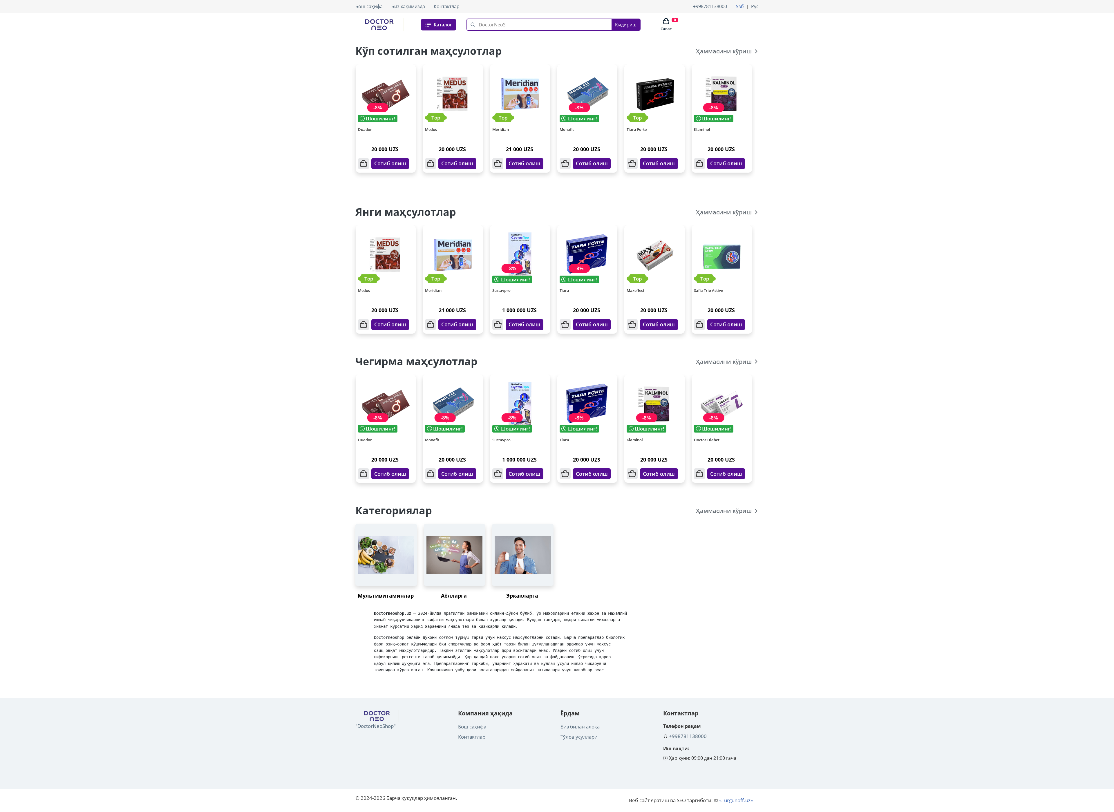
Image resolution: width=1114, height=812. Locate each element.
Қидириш (625, 24)
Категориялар (393, 510)
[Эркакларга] (523, 555)
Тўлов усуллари (579, 736)
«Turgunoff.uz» (736, 800)
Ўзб (740, 6)
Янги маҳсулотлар (405, 212)
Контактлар (447, 6)
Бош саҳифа (369, 6)
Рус (755, 6)
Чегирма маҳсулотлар (416, 361)
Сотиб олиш (390, 163)
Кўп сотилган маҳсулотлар (428, 51)
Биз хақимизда (408, 6)
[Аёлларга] (454, 555)
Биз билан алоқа (580, 726)
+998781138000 (710, 6)
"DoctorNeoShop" (375, 726)
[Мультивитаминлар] (386, 555)
